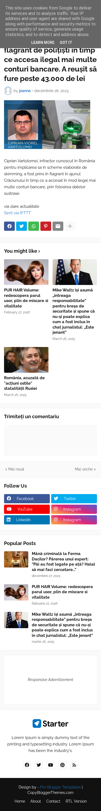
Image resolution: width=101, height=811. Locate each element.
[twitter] (38, 765)
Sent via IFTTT (17, 212)
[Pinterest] (45, 226)
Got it (66, 42)
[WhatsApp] (33, 226)
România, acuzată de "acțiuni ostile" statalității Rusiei (24, 383)
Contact (53, 801)
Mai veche (84, 469)
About (35, 801)
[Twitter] (21, 226)
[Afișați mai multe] (70, 226)
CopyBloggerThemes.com (50, 792)
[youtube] (50, 765)
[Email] (58, 226)
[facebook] (27, 765)
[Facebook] (9, 226)
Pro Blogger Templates (60, 787)
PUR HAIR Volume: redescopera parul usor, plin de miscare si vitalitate (26, 298)
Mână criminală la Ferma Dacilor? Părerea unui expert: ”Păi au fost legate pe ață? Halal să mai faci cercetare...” (63, 561)
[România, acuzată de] (26, 360)
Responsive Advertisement (50, 679)
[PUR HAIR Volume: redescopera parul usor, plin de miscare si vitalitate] (26, 272)
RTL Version (76, 801)
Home (20, 801)
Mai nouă (16, 469)
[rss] (74, 765)
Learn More (42, 42)
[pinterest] (62, 765)
